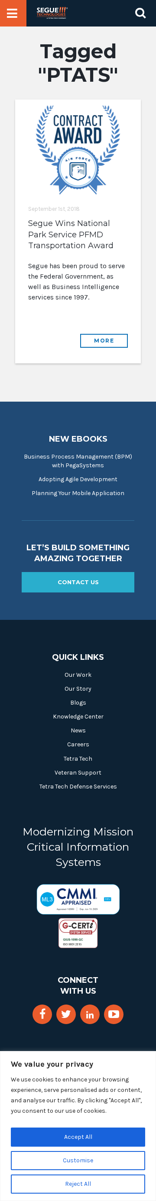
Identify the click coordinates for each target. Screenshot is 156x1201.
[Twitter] (66, 1014)
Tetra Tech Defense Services (78, 786)
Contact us (78, 582)
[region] (78, 1126)
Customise (78, 1160)
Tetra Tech (78, 758)
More (104, 340)
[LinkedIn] (90, 1015)
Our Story (78, 688)
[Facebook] (42, 1014)
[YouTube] (113, 1014)
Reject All (78, 1184)
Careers (78, 744)
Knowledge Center (78, 716)
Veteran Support (78, 772)
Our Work (78, 675)
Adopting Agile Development (78, 479)
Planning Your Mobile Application (78, 493)
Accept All (78, 1137)
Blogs (78, 702)
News (78, 730)
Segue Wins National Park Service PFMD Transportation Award (71, 234)
